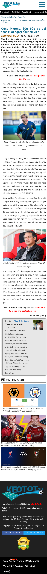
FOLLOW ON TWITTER (34, 533)
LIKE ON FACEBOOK (12, 533)
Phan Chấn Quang (21, 321)
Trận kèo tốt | (5, 12)
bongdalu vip (32, 508)
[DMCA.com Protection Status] (23, 544)
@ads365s (36, 504)
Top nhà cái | (26, 12)
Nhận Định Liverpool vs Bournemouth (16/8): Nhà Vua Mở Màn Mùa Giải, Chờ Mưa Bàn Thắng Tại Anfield (23, 468)
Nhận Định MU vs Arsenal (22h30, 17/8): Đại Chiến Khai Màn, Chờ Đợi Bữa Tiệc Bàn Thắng (21, 444)
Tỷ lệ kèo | (16, 12)
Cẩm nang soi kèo (40, 12)
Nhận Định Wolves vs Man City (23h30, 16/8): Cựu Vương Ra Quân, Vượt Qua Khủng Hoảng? (23, 409)
